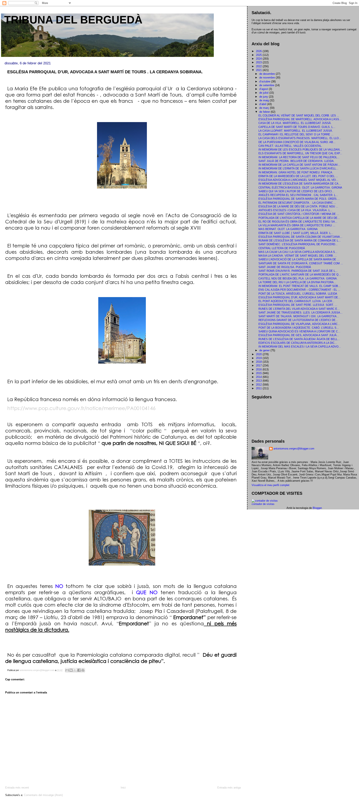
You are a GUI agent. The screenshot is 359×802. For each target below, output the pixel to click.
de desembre (267, 73)
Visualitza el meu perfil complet (270, 485)
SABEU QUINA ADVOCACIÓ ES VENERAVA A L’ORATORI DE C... (299, 331)
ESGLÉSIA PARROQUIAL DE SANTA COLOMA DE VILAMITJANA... (300, 236)
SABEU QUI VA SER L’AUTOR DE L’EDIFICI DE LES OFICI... (296, 191)
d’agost (264, 89)
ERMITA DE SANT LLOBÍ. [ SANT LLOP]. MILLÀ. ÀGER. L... (295, 233)
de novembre (267, 77)
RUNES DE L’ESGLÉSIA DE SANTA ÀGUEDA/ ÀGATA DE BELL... (299, 339)
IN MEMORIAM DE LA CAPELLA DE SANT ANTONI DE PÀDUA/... (299, 164)
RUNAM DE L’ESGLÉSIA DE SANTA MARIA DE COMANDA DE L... (299, 240)
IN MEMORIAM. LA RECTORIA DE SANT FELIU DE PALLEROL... (298, 157)
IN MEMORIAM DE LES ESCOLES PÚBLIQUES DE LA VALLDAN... (300, 149)
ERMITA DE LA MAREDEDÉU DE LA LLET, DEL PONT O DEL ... (298, 176)
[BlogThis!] (71, 670)
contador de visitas (263, 504)
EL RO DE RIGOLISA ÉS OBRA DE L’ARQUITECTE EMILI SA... (297, 221)
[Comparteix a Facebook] (79, 670)
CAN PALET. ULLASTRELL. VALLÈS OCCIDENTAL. (290, 145)
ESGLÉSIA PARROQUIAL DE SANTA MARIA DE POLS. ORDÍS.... (299, 198)
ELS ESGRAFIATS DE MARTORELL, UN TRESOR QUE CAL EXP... (300, 153)
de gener (264, 350)
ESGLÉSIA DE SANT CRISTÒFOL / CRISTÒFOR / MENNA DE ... (298, 213)
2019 (259, 358)
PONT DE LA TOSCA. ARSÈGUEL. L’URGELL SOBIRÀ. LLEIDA (297, 293)
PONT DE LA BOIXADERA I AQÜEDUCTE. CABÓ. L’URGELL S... (298, 327)
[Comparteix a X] (75, 670)
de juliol (264, 92)
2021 (259, 70)
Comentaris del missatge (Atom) (43, 795)
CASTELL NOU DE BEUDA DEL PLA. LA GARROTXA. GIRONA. (298, 278)
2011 (259, 388)
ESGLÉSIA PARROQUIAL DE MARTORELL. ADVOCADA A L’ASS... (300, 119)
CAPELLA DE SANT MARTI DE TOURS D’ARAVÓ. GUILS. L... (296, 127)
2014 (259, 376)
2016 (259, 369)
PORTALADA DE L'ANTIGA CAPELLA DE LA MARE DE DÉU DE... (299, 217)
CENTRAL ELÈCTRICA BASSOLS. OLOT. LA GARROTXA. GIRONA (300, 187)
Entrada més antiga (229, 787)
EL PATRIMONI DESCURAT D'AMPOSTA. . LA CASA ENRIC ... (297, 202)
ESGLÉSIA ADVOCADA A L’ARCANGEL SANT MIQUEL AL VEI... (298, 179)
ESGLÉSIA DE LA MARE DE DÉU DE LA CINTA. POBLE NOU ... (298, 206)
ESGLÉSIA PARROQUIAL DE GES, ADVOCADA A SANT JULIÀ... (298, 335)
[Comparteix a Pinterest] (83, 670)
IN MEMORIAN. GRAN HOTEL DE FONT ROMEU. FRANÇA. (295, 172)
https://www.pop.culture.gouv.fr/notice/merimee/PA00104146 (81, 407)
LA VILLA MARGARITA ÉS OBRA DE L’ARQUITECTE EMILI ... (296, 225)
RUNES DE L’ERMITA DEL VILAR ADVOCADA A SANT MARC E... (299, 308)
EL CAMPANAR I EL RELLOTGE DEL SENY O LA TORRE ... (295, 134)
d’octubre (265, 81)
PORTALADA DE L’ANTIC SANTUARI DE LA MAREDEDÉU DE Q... (299, 274)
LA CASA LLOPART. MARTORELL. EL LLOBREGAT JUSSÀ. (295, 130)
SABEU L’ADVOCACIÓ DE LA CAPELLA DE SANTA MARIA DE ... (298, 259)
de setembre (267, 85)
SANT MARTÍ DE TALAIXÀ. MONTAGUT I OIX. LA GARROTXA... (298, 316)
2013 (259, 380)
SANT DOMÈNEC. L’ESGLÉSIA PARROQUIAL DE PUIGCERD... (298, 244)
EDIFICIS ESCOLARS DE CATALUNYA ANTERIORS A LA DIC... (297, 342)
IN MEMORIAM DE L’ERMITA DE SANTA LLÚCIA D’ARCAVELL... (298, 168)
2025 (259, 54)
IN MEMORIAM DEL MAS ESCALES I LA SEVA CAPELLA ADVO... (299, 346)
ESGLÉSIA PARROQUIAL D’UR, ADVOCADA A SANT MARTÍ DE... (299, 297)
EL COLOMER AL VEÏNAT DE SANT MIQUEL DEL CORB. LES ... (298, 115)
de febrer (265, 111)
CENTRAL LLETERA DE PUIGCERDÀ (281, 248)
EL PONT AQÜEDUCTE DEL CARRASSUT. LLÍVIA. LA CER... (296, 301)
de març (264, 107)
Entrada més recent (17, 787)
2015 (259, 373)
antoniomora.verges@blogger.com (293, 448)
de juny (264, 96)
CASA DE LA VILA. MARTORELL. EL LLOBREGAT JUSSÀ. (295, 123)
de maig (264, 100)
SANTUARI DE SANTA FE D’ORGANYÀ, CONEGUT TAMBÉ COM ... (300, 263)
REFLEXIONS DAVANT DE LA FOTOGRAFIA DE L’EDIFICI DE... (298, 320)
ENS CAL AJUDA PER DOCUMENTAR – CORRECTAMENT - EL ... (299, 289)
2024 (259, 58)
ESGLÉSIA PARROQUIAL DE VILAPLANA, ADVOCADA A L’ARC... (299, 324)
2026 (259, 51)
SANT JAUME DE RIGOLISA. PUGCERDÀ (284, 267)
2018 (259, 361)
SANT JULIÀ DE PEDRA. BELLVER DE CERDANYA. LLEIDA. (296, 161)
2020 (259, 354)
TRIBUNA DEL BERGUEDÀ (73, 20)
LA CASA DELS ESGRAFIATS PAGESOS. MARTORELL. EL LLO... (299, 138)
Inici (123, 787)
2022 (259, 66)
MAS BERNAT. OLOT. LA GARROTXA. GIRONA (288, 229)
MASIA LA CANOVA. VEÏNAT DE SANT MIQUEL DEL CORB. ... (297, 255)
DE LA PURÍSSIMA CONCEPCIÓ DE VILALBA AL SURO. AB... (297, 142)
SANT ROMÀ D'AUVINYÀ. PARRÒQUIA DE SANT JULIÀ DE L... (298, 270)
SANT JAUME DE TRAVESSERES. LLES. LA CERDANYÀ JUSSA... (300, 312)
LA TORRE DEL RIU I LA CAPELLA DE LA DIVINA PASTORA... (297, 282)
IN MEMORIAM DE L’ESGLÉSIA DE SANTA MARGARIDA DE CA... (299, 183)
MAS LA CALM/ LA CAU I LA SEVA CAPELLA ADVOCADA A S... (297, 251)
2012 (259, 384)
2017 (259, 365)
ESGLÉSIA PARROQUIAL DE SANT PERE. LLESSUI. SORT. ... (297, 304)
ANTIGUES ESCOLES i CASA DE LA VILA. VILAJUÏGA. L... (295, 210)
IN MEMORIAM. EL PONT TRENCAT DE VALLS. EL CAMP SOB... (299, 286)
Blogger (317, 507)
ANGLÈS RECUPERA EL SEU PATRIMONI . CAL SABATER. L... (298, 195)
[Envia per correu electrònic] (67, 670)
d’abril (263, 104)
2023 (259, 62)
